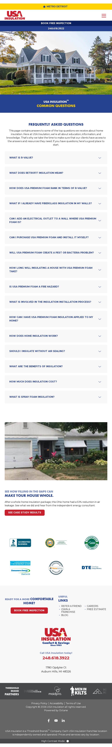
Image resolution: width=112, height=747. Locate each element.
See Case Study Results (24, 512)
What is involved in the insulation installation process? (50, 302)
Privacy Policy (39, 703)
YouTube (56, 720)
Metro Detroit (57, 6)
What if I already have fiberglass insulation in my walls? (50, 203)
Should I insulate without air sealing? (37, 351)
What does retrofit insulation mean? (36, 173)
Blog (64, 615)
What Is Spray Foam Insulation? (31, 396)
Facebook (48, 720)
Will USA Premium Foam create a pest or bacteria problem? (51, 252)
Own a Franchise (68, 610)
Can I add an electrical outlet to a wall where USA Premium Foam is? (52, 220)
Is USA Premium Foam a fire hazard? (34, 286)
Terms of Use (73, 703)
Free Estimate (96, 609)
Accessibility (56, 703)
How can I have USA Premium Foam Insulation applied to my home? (51, 319)
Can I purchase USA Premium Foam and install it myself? (49, 237)
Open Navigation (103, 15)
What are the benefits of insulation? (36, 366)
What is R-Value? (21, 157)
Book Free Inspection (56, 23)
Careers (92, 606)
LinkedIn (63, 720)
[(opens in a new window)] (20, 543)
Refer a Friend (71, 606)
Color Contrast (68, 741)
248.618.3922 (56, 28)
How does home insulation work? (33, 336)
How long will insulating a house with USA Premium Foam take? (50, 269)
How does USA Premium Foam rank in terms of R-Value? (48, 188)
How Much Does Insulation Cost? (33, 381)
